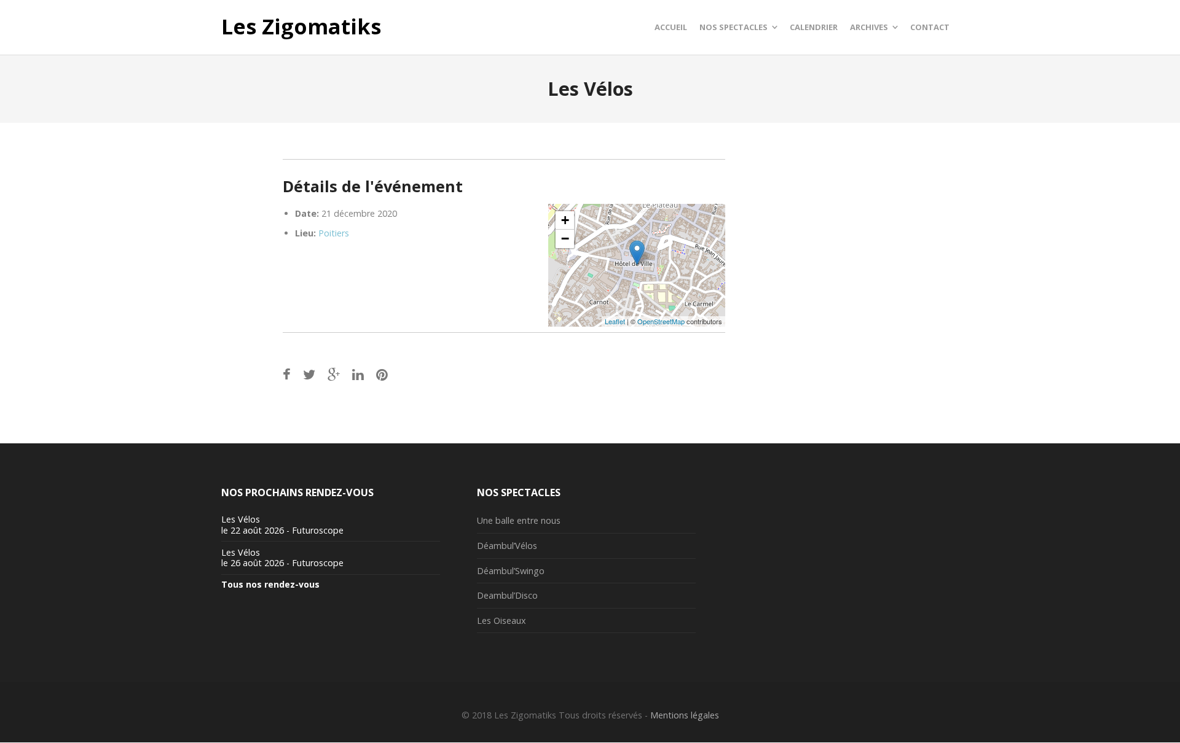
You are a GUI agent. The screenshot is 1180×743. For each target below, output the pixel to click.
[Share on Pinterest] (382, 374)
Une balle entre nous (518, 520)
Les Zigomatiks (301, 27)
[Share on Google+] (334, 374)
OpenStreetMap (661, 321)
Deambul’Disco (507, 595)
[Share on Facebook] (287, 374)
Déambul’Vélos (507, 545)
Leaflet (615, 321)
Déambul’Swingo (511, 571)
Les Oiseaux (501, 620)
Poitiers (333, 233)
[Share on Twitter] (309, 374)
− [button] (565, 238)
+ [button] (565, 220)
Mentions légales (684, 715)
